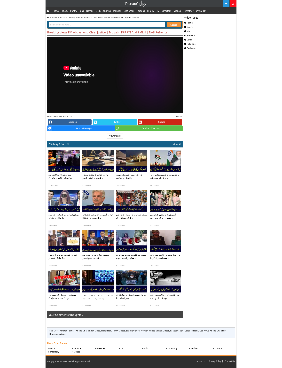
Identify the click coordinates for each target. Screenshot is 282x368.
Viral (189, 31)
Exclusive (191, 48)
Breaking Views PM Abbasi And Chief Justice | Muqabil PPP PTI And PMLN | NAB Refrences (104, 17)
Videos (177, 11)
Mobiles (117, 11)
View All (177, 144)
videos (54, 17)
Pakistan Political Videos (71, 331)
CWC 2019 (201, 11)
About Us (200, 361)
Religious (191, 44)
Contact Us (230, 361)
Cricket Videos (162, 331)
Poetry (73, 11)
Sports (190, 27)
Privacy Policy (215, 361)
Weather (189, 11)
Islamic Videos (133, 331)
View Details (115, 136)
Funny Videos (118, 331)
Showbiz (191, 35)
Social (189, 39)
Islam (65, 11)
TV (158, 11)
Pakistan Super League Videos (184, 331)
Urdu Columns (103, 11)
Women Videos (148, 331)
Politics (62, 17)
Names (89, 11)
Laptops (141, 11)
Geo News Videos (207, 331)
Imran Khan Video (91, 331)
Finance (56, 11)
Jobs (81, 11)
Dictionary (129, 11)
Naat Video (106, 331)
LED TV (150, 11)
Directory (166, 11)
